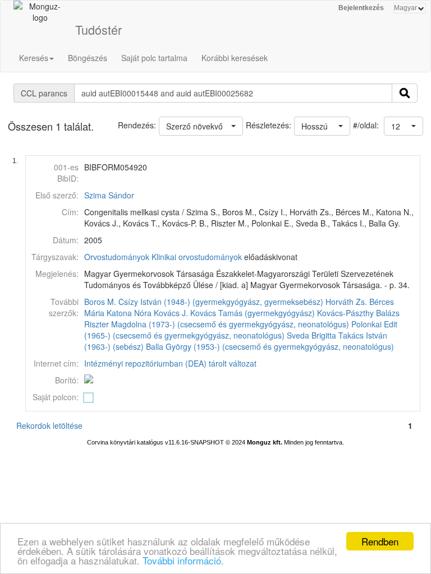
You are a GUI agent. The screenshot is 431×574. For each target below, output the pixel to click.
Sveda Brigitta (311, 335)
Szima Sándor (109, 195)
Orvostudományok (116, 256)
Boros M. (100, 301)
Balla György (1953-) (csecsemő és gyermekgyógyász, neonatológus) (270, 346)
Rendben (379, 541)
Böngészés (87, 57)
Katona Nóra (129, 312)
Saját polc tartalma (154, 57)
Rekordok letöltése (49, 425)
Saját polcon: (56, 396)
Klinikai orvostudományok (197, 256)
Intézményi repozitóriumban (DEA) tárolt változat (170, 363)
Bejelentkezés (361, 8)
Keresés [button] (33, 57)
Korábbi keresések (234, 57)
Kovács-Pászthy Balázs (358, 312)
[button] (403, 126)
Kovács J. (171, 312)
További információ (182, 560)
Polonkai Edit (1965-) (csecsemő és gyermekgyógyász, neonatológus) (240, 329)
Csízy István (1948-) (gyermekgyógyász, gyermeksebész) (220, 301)
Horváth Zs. (346, 301)
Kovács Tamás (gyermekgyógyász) (252, 312)
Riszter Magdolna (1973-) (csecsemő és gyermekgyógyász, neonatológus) (216, 324)
